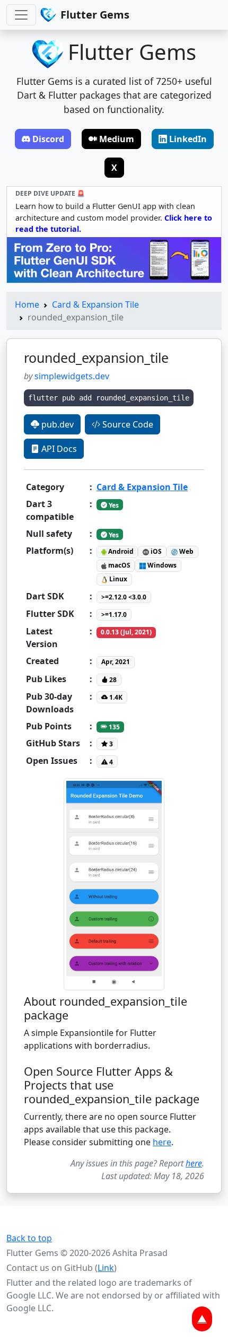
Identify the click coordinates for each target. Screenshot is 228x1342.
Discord (48, 139)
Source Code (126, 424)
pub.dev (56, 424)
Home (27, 304)
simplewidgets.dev (71, 376)
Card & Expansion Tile (95, 304)
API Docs (58, 449)
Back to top (29, 1238)
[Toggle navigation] (21, 14)
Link (106, 1268)
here (162, 1142)
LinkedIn (188, 139)
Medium (116, 139)
